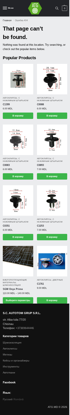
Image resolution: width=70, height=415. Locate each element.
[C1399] (18, 79)
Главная (7, 20)
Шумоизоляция (12, 285)
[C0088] (52, 79)
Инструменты (11, 366)
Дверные (58, 280)
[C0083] (18, 140)
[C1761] (52, 261)
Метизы (7, 354)
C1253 (40, 225)
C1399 (6, 104)
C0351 (6, 225)
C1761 (40, 283)
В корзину (18, 115)
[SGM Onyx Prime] (18, 261)
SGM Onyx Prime (13, 289)
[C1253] (52, 200)
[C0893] (52, 140)
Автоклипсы (10, 98)
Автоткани (9, 372)
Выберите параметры (18, 300)
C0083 (6, 165)
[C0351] (18, 200)
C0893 (40, 165)
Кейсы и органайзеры (16, 360)
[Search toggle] (57, 8)
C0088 (40, 104)
